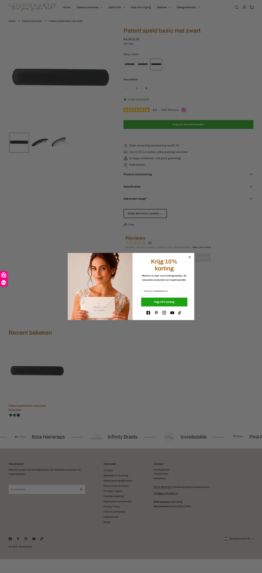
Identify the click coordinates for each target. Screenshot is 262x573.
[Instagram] (164, 313)
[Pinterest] (156, 313)
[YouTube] (172, 313)
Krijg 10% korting (164, 301)
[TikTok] (180, 312)
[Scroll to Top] (255, 553)
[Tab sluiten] (190, 257)
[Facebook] (148, 313)
